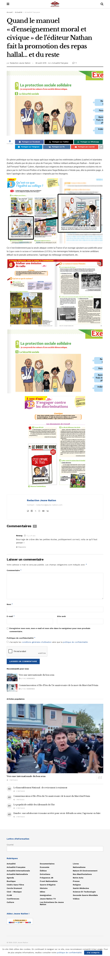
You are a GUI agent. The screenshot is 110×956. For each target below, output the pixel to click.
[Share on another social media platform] (101, 147)
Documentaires (47, 864)
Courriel (10, 845)
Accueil (10, 12)
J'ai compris (93, 953)
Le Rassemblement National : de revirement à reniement (40, 787)
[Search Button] (102, 4)
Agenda (10, 878)
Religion (77, 885)
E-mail (11, 616)
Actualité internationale (18, 871)
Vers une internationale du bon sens (36, 675)
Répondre (22, 547)
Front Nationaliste (49, 881)
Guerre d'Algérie (48, 885)
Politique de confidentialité (21, 638)
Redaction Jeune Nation (20, 63)
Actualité (18, 12)
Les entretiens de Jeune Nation (52, 903)
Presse (76, 881)
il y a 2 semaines (27, 678)
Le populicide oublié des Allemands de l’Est (34, 804)
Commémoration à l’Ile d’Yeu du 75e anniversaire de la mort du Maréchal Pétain (58, 685)
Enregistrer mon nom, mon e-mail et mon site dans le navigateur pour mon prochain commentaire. (49, 629)
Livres (76, 864)
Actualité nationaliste (17, 874)
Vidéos (76, 899)
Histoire (43, 888)
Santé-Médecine (81, 888)
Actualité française (32, 12)
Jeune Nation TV (48, 899)
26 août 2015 (40, 63)
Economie (44, 867)
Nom (10, 604)
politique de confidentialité (75, 642)
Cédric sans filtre (15, 885)
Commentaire (14, 570)
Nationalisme (79, 867)
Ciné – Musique (14, 892)
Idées (42, 892)
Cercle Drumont (14, 888)
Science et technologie (84, 892)
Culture (10, 902)
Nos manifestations (82, 874)
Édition (43, 871)
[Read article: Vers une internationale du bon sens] (12, 677)
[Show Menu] (8, 4)
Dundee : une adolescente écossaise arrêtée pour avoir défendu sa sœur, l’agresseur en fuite (56, 813)
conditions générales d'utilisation (37, 642)
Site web (61, 616)
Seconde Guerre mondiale (85, 895)
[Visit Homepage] (55, 4)
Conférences (13, 899)
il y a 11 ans (31, 536)
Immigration (45, 895)
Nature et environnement (85, 871)
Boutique (11, 881)
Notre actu (78, 878)
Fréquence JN (46, 878)
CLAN (9, 895)
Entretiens (45, 874)
